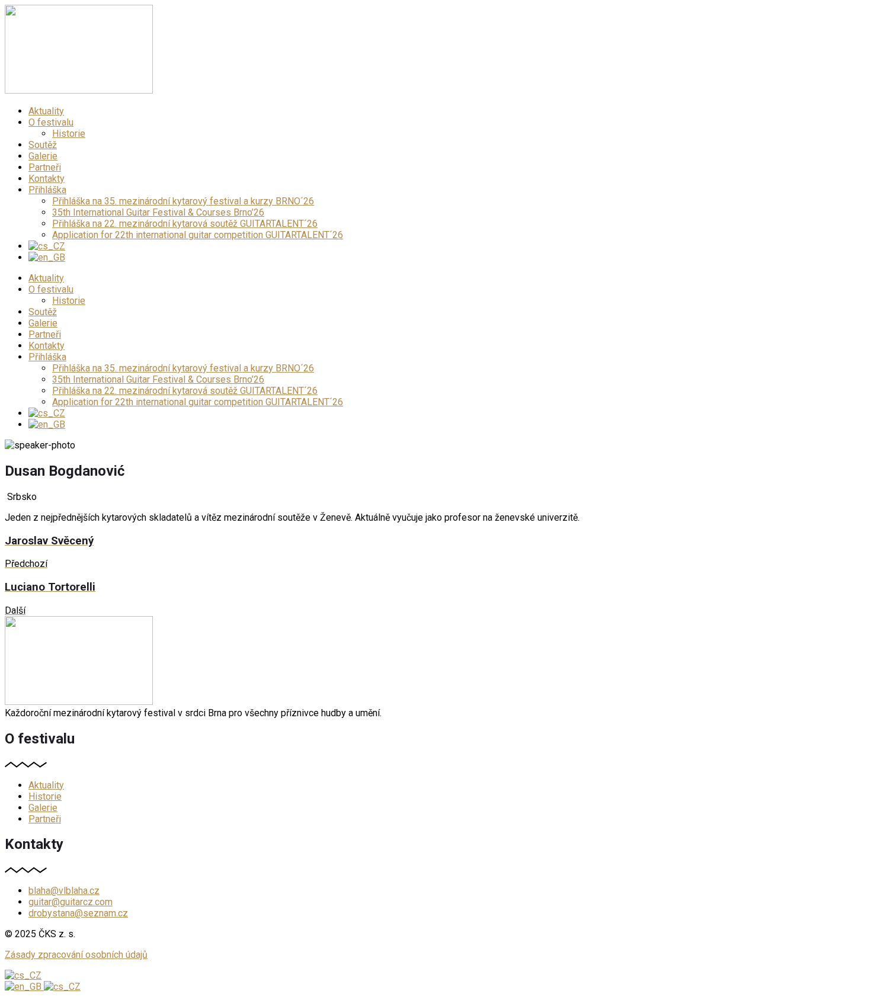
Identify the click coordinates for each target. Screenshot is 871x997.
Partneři (44, 167)
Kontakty (46, 178)
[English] (24, 986)
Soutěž (42, 144)
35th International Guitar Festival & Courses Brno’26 (158, 212)
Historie (68, 133)
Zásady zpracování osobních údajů (76, 954)
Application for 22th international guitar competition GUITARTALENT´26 (197, 235)
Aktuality (46, 111)
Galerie (42, 156)
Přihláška (47, 189)
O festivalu (50, 122)
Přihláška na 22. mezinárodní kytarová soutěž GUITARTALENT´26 (185, 223)
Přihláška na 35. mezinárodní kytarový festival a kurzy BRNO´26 (183, 201)
